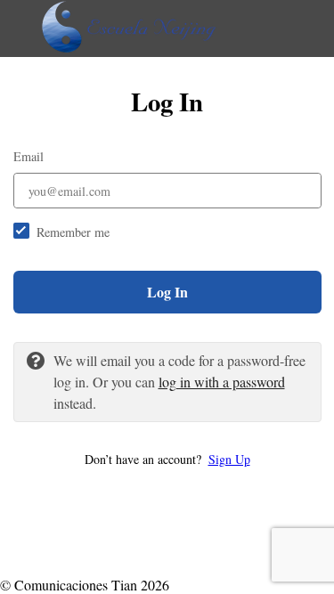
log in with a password (222, 381)
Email (28, 156)
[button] (167, 459)
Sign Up (229, 459)
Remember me (73, 232)
